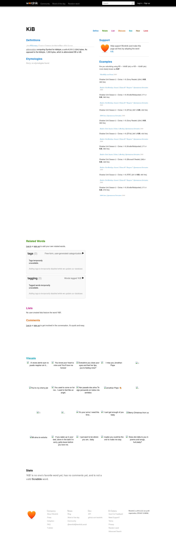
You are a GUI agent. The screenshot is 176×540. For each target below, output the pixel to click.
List (113, 30)
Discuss (121, 30)
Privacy (111, 524)
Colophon (50, 521)
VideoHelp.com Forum (106, 74)
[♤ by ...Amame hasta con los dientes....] (137, 362)
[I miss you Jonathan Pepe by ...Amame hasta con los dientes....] (112, 363)
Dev (89, 510)
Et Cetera (112, 510)
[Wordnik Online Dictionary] (32, 3)
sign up (37, 246)
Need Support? (114, 517)
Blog (69, 514)
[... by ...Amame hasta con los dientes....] (63, 412)
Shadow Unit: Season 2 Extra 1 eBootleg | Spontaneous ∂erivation (120, 129)
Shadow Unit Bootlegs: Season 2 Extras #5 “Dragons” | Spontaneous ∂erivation (124, 87)
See (130, 30)
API (89, 514)
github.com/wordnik (95, 517)
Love (146, 30)
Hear (138, 30)
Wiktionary (34, 45)
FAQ (49, 524)
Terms (111, 521)
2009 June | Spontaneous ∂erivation (110, 116)
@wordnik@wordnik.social (77, 524)
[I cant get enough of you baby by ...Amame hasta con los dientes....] (112, 413)
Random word (73, 3)
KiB (111, 51)
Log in (28, 246)
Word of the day (58, 3)
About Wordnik (52, 514)
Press (49, 517)
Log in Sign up (143, 3)
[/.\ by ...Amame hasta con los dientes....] (38, 412)
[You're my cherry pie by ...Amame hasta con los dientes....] (38, 387)
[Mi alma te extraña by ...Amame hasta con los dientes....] (38, 437)
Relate (105, 30)
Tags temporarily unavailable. (36, 261)
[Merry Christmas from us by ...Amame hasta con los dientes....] (137, 412)
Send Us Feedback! (116, 514)
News (69, 510)
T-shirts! (50, 528)
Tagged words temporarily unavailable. (39, 286)
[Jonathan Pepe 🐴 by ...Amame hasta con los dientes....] (112, 387)
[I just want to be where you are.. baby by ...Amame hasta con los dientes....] (88, 437)
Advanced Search (115, 531)
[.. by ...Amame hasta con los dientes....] (137, 387)
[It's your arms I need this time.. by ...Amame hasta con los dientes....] (88, 413)
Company (51, 510)
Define (96, 30)
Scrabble (37, 479)
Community (45, 3)
